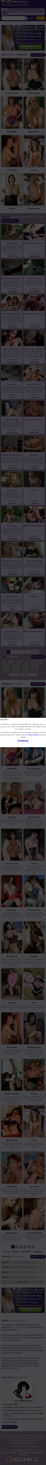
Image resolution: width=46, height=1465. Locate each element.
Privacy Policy (33, 735)
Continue (23, 740)
